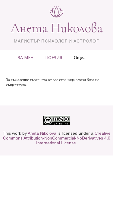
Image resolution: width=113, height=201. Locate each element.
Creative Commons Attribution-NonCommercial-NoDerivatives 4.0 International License (57, 138)
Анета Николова (57, 28)
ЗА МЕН (25, 57)
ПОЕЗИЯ (53, 57)
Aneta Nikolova (42, 133)
